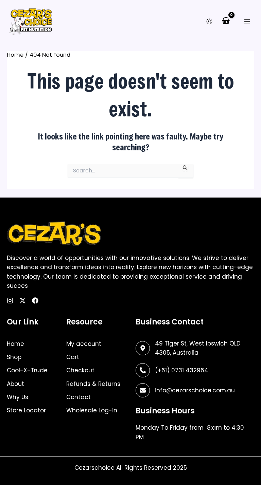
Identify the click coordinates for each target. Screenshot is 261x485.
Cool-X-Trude (27, 370)
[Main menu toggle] (247, 21)
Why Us (17, 397)
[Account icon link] (209, 21)
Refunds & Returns (93, 384)
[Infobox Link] (195, 370)
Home (15, 344)
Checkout (80, 370)
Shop (14, 357)
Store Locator (26, 410)
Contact (78, 397)
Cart (72, 357)
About (15, 384)
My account (83, 344)
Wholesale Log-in (91, 410)
